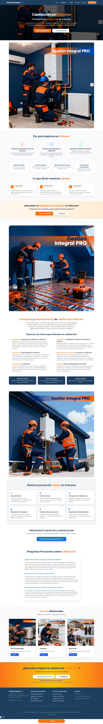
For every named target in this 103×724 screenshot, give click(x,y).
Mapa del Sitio (51, 714)
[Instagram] (3, 717)
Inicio (57, 2)
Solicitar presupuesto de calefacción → (51, 539)
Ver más (14, 654)
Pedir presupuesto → (42, 30)
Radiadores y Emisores (37, 696)
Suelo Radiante (35, 698)
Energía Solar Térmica (58, 696)
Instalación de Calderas (37, 694)
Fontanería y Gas (57, 694)
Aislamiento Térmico (58, 698)
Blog (71, 2)
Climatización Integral (58, 700)
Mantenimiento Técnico (37, 700)
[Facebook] (1, 717)
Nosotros (77, 2)
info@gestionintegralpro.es (82, 698)
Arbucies (84, 2)
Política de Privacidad (63, 712)
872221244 (92, 2)
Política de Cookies (75, 712)
